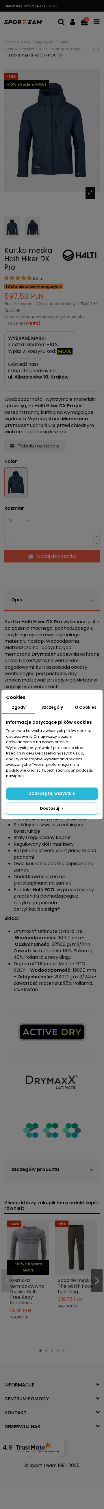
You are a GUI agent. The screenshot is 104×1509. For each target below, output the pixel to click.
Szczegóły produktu (35, 1169)
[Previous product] (95, 49)
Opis (16, 599)
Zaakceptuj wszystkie (52, 793)
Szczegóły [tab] (52, 707)
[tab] (52, 600)
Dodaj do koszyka (56, 556)
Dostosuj (50, 808)
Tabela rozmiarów (38, 446)
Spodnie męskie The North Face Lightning (75, 1286)
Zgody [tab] (18, 707)
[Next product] (98, 49)
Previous (7, 1280)
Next (97, 1280)
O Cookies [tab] (85, 707)
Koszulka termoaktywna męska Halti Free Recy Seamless (27, 1291)
